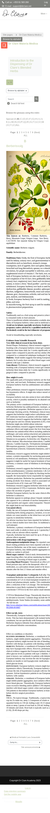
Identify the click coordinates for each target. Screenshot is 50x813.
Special (9, 119)
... (10, 82)
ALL (17, 125)
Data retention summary (15, 791)
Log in (46, 3)
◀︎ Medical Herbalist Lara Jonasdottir (25, 737)
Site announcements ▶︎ (30, 747)
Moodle (18, 802)
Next (37, 132)
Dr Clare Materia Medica (30, 35)
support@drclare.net (22, 6)
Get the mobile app (12, 794)
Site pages (8, 35)
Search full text (17, 103)
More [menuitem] (43, 14)
